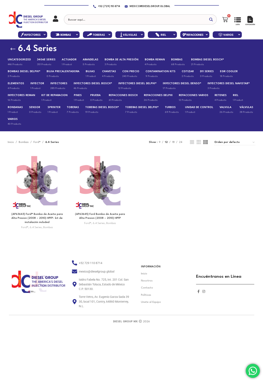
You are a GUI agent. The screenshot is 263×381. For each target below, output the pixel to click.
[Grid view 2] (192, 142)
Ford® (37, 142)
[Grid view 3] (199, 142)
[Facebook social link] (198, 291)
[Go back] (13, 49)
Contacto (147, 287)
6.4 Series (36, 227)
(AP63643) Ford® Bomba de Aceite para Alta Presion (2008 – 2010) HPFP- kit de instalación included (37, 218)
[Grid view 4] (205, 142)
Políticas (146, 295)
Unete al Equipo (151, 302)
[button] (32, 34)
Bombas (24, 142)
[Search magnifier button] (212, 19)
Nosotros (147, 280)
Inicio (11, 142)
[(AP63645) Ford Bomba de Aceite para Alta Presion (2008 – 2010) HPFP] (100, 180)
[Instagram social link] (204, 291)
